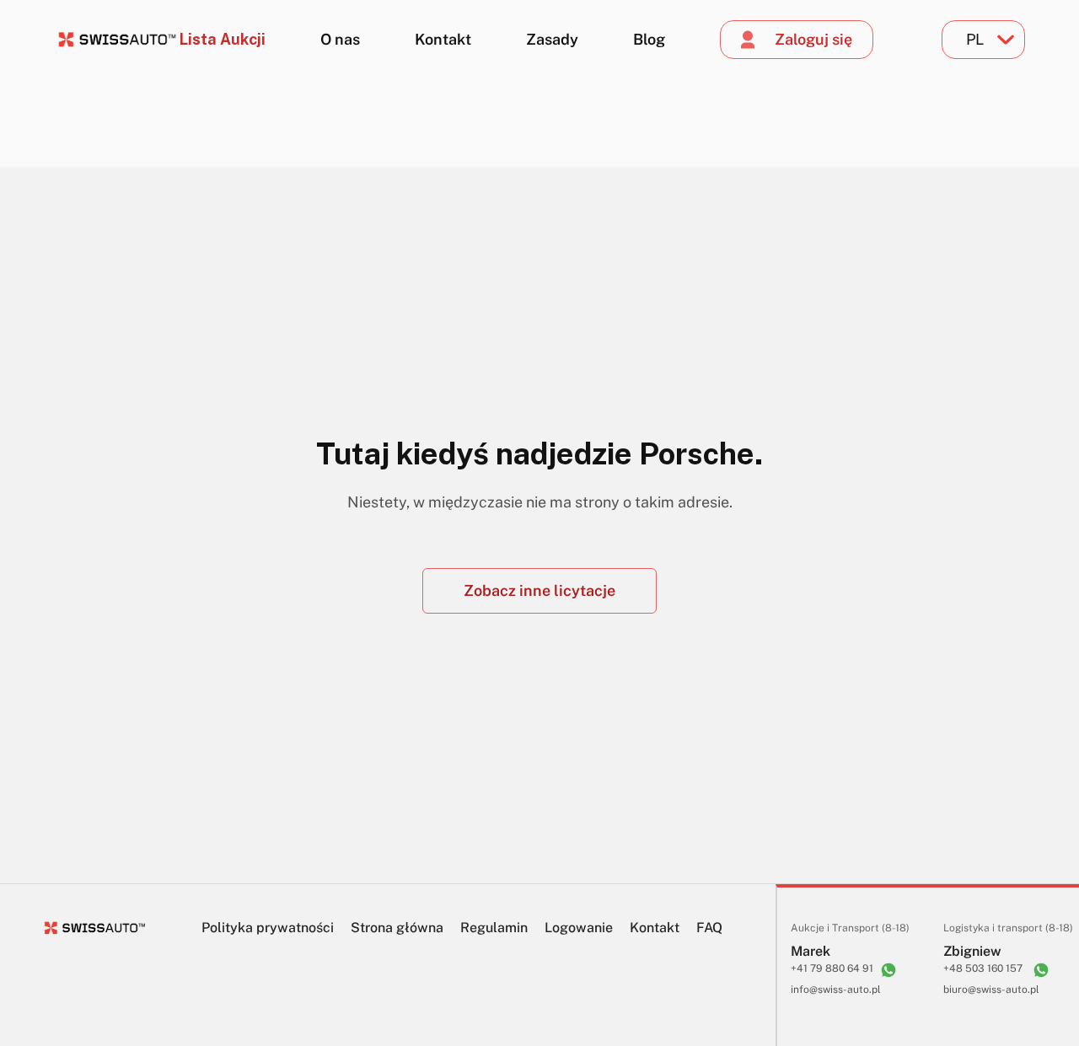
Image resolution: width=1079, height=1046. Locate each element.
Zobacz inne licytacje (539, 590)
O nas (340, 39)
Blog (649, 39)
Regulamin (494, 928)
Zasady (552, 39)
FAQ (709, 928)
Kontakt (443, 39)
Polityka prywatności (267, 928)
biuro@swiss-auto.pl (991, 989)
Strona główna (397, 928)
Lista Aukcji (223, 39)
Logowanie (579, 928)
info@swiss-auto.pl (836, 989)
